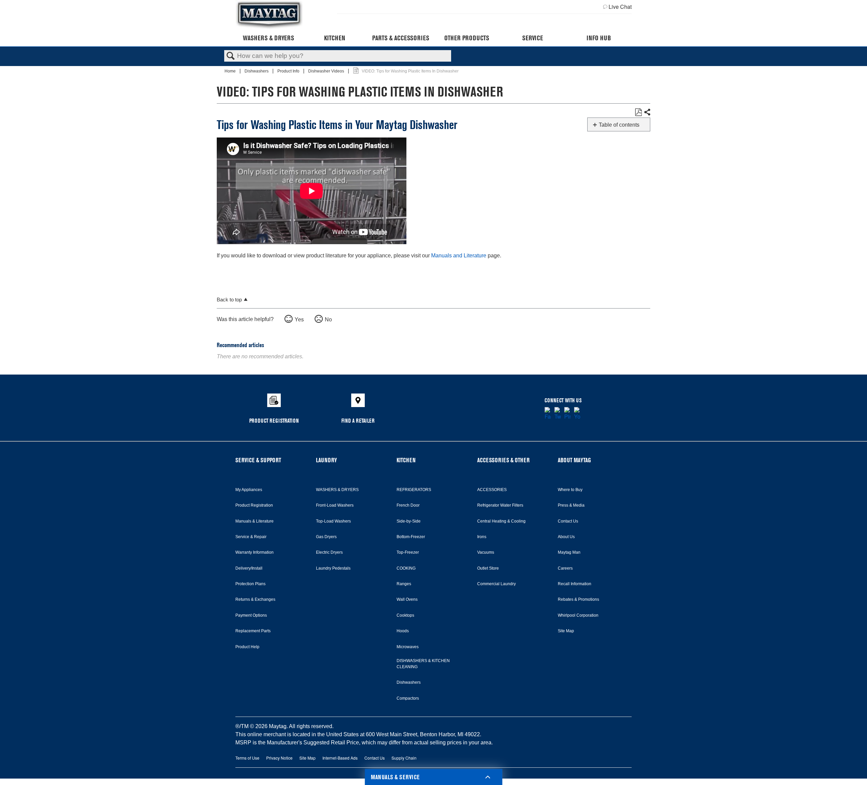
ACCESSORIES (492, 489)
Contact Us (568, 521)
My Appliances (248, 489)
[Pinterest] (567, 414)
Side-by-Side (409, 521)
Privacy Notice (279, 758)
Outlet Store (488, 568)
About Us (566, 536)
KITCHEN (406, 460)
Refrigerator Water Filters (500, 505)
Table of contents (619, 125)
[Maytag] (269, 14)
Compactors (408, 698)
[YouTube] (577, 414)
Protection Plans (250, 583)
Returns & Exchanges (255, 599)
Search (230, 56)
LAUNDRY (326, 460)
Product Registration (254, 505)
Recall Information (574, 583)
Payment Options (251, 615)
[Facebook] (548, 414)
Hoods (403, 631)
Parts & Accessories (400, 38)
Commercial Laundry (496, 583)
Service (532, 38)
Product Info (288, 71)
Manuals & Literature (254, 521)
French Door (408, 505)
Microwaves (408, 646)
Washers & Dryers (268, 38)
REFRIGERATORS (414, 489)
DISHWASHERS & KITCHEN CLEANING (423, 663)
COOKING (406, 568)
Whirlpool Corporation (578, 615)
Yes (299, 319)
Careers (565, 568)
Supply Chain (404, 758)
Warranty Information (254, 552)
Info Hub (599, 38)
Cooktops (405, 615)
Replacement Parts (253, 631)
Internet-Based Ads (340, 758)
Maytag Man (569, 552)
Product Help (247, 646)
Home (231, 71)
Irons (481, 536)
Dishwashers (257, 71)
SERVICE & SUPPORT (258, 460)
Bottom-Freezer (411, 536)
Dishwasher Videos (326, 71)
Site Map (566, 631)
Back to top (229, 299)
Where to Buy (570, 489)
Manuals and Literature (458, 255)
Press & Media (571, 505)
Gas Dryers (326, 536)
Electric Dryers (329, 552)
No (328, 319)
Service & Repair (251, 536)
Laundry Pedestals (333, 568)
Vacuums (485, 552)
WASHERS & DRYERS (337, 489)
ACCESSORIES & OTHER (503, 460)
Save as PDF (638, 112)
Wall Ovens (407, 599)
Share (646, 112)
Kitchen (334, 38)
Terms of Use (247, 758)
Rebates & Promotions (578, 599)
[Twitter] (557, 414)
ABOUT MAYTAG (574, 460)
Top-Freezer (408, 552)
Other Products (466, 38)
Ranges (404, 583)
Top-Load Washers (333, 521)
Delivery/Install (248, 568)
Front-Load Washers (335, 505)
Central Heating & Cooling (501, 521)
